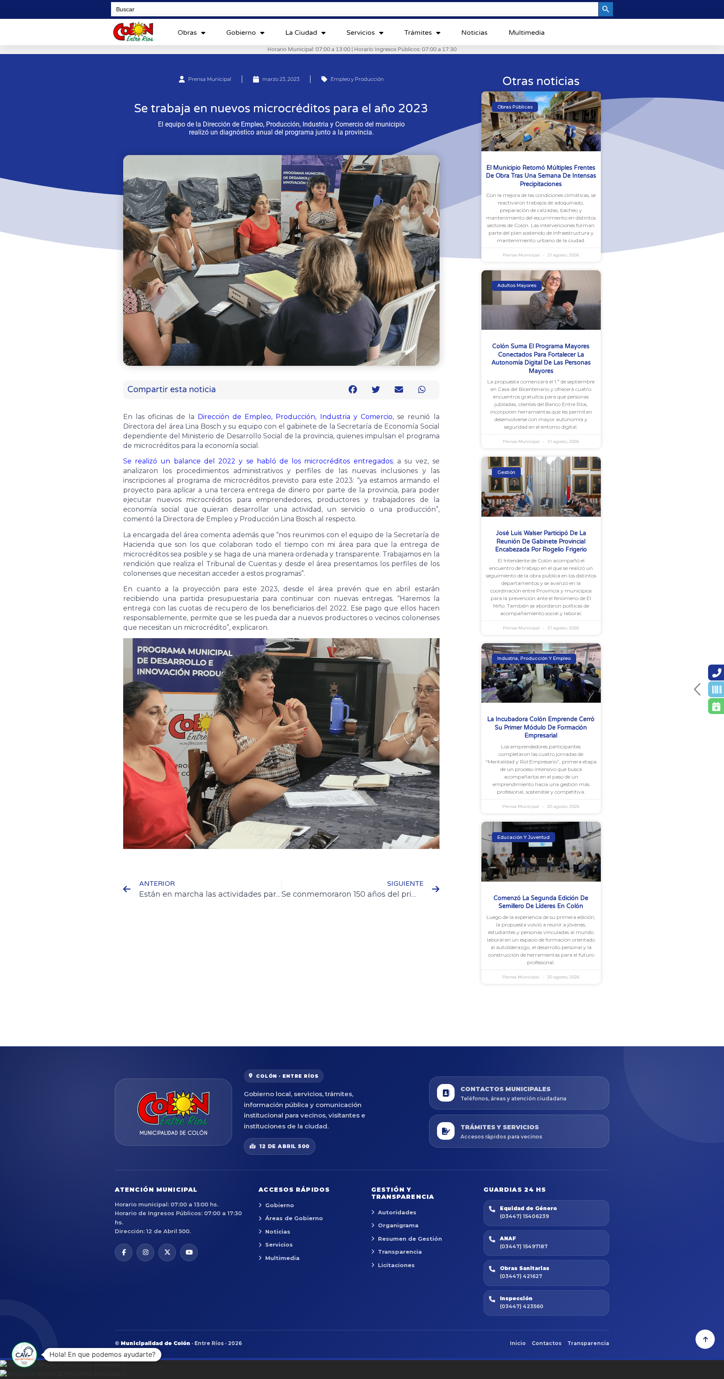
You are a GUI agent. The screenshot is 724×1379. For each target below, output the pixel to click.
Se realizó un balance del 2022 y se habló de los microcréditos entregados (258, 461)
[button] (353, 389)
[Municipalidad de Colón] (173, 1112)
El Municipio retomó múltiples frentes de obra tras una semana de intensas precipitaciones (541, 176)
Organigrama (398, 1225)
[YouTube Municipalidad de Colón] (189, 1252)
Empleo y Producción (357, 79)
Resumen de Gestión (410, 1238)
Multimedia (527, 32)
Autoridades (397, 1212)
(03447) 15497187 (524, 1246)
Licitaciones (396, 1265)
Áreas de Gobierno (294, 1218)
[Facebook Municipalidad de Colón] (123, 1252)
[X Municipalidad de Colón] (167, 1252)
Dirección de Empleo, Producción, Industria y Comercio (295, 417)
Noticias (474, 32)
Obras (187, 32)
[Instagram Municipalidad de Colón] (145, 1252)
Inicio (518, 1343)
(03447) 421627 (521, 1276)
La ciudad (301, 32)
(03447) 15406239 (524, 1216)
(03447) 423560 (521, 1306)
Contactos (546, 1343)
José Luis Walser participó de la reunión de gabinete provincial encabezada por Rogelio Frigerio (541, 541)
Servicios (360, 32)
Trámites (418, 32)
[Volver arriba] (705, 1339)
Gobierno (241, 32)
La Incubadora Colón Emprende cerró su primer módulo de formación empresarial (541, 727)
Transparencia (400, 1251)
